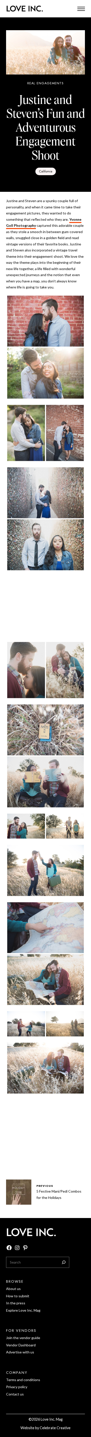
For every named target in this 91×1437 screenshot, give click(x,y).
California (45, 171)
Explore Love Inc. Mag (23, 1310)
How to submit (17, 1296)
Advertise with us (20, 1352)
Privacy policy (16, 1387)
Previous (44, 1186)
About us (13, 1288)
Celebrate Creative (55, 1428)
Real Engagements (45, 83)
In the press (15, 1303)
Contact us (15, 1394)
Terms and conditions (23, 1380)
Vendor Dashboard (21, 1345)
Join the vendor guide (23, 1338)
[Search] (63, 1262)
